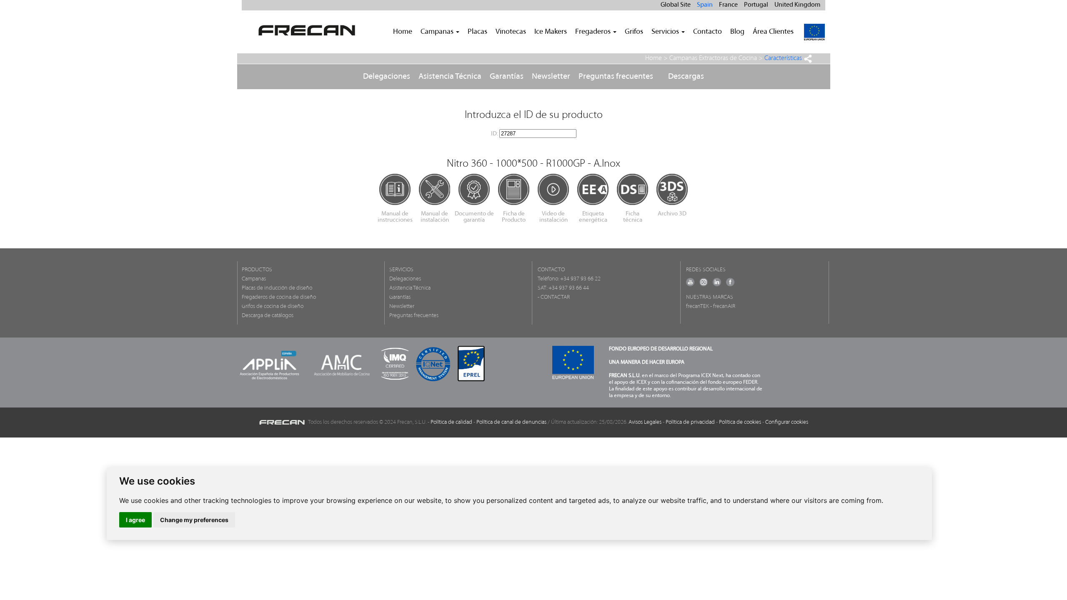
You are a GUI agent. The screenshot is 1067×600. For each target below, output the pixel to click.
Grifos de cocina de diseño (272, 306)
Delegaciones (386, 76)
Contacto (707, 32)
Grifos (634, 32)
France (728, 5)
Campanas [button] (438, 32)
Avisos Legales (645, 422)
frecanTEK (697, 306)
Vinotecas (511, 32)
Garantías (506, 76)
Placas (477, 32)
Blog (737, 32)
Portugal (756, 5)
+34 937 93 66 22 (580, 279)
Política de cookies (740, 422)
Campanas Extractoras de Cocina (713, 58)
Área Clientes (773, 32)
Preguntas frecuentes (616, 76)
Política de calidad (451, 422)
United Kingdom (797, 5)
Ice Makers (550, 32)
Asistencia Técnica (449, 76)
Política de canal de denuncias (511, 422)
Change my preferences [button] (194, 519)
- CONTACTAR (554, 297)
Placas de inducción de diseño (277, 288)
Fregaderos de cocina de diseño (279, 297)
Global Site (676, 5)
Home (402, 32)
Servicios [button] (666, 32)
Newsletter (551, 76)
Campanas (254, 279)
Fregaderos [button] (593, 32)
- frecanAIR (722, 306)
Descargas (686, 76)
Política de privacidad (690, 422)
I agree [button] (135, 519)
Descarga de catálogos (267, 315)
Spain (705, 5)
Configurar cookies (786, 422)
